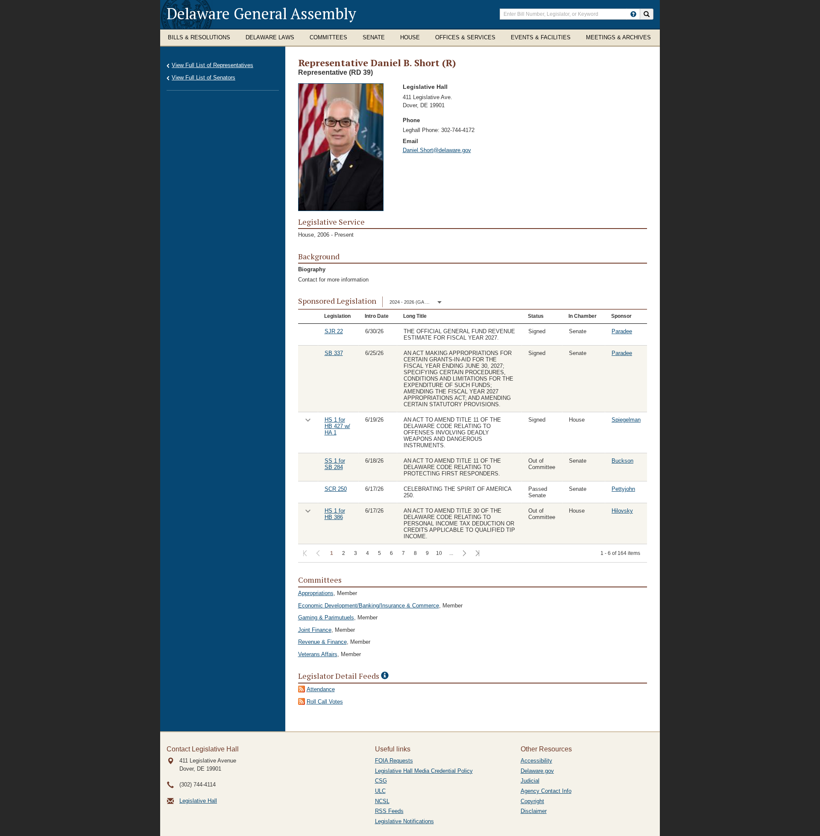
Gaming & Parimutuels (326, 617)
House (410, 37)
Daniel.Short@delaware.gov (437, 150)
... (451, 553)
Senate (374, 37)
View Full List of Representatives (212, 65)
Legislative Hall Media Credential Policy (424, 771)
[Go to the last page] (477, 554)
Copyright (532, 801)
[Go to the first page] (304, 554)
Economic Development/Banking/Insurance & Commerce (368, 605)
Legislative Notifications (404, 821)
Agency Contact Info (546, 791)
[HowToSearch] (633, 14)
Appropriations (316, 593)
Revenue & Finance (322, 642)
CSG (381, 780)
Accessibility (536, 760)
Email (410, 141)
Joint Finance (314, 630)
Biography (311, 269)
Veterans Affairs (317, 654)
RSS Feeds (389, 811)
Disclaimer (534, 811)
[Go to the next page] (463, 554)
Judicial (530, 780)
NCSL (382, 801)
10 (439, 553)
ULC (380, 791)
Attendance (321, 689)
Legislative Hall (198, 801)
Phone (411, 120)
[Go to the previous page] (317, 554)
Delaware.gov (537, 771)
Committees (328, 37)
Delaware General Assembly (261, 13)
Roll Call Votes (325, 701)
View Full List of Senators (203, 77)
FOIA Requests (394, 760)
